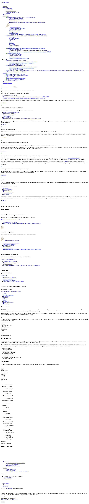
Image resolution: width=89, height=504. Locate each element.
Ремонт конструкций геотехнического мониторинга (21, 68)
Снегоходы (6, 194)
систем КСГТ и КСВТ (73, 158)
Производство (9, 9)
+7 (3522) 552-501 (14, 499)
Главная (5, 6)
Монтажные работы (11, 469)
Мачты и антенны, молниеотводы (17, 28)
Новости (5, 14)
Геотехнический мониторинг (8, 259)
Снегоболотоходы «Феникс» (13, 466)
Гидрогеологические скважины (16, 19)
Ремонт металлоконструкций (16, 69)
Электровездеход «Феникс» (15, 56)
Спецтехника (4, 275)
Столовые (11, 43)
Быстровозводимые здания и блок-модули (11, 291)
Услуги (5, 59)
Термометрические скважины (16, 18)
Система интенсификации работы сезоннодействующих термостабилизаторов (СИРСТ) (24, 98)
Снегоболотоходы (7, 193)
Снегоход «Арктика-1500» (15, 55)
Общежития (12, 39)
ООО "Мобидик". (8, 488)
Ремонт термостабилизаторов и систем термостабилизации (23, 66)
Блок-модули (12, 37)
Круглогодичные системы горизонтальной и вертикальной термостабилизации (28, 50)
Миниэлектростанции (8, 191)
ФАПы (10, 46)
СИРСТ (66, 161)
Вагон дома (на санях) (14, 38)
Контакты (5, 81)
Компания (5, 7)
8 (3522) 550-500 (5, 2)
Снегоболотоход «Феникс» (15, 54)
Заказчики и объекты (11, 11)
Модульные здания (7, 189)
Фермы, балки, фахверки (15, 29)
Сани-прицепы (12, 32)
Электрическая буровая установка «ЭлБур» (19, 58)
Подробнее (3, 102)
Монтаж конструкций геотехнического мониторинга (21, 63)
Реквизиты (8, 13)
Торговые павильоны (14, 45)
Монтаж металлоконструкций (16, 64)
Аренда (5, 73)
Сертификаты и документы (12, 12)
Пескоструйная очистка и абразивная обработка (17, 471)
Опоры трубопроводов (14, 30)
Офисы (10, 42)
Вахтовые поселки (7, 190)
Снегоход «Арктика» (8, 279)
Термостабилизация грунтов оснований (10, 219)
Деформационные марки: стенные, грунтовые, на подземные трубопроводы (27, 22)
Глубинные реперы (13, 21)
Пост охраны (12, 44)
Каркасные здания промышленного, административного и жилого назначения (27, 34)
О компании (9, 8)
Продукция (6, 16)
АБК (10, 40)
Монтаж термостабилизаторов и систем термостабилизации (23, 61)
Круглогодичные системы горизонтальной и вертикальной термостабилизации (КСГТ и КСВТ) (26, 96)
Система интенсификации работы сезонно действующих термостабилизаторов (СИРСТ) (30, 51)
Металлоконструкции (11, 465)
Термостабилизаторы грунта (15, 49)
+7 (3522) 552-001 (7, 83)
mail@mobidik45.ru (8, 477)
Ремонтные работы (10, 470)
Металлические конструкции (12, 240)
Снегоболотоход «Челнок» (9, 280)
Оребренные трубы (13, 33)
